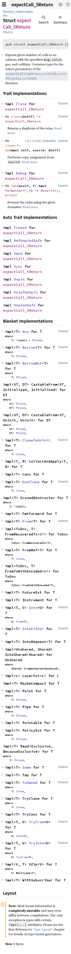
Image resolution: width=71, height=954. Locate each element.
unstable (48, 141)
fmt (14, 186)
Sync (18, 266)
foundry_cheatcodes (17, 12)
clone (16, 116)
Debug (21, 173)
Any (25, 331)
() (56, 190)
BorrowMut (32, 363)
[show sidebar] (4, 4)
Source (8, 32)
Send (18, 253)
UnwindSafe (25, 305)
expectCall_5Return (32, 4)
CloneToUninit (36, 440)
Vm (5, 15)
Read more (29, 162)
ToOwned (29, 782)
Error (10, 195)
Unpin (19, 279)
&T (42, 534)
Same (26, 767)
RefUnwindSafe (28, 240)
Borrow (28, 347)
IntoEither (33, 628)
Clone (21, 104)
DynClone (31, 482)
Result (46, 190)
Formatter (14, 190)
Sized (37, 340)
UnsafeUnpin (26, 292)
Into (33, 607)
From (26, 521)
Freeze (20, 227)
